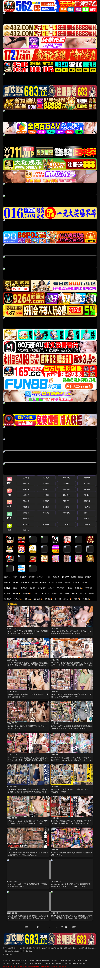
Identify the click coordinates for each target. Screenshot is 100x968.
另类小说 (26, 530)
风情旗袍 (26, 507)
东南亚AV (86, 489)
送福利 (73, 577)
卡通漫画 (26, 513)
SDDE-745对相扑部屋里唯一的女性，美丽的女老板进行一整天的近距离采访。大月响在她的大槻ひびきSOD (28, 665)
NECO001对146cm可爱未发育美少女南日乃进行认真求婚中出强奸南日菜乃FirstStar (28, 853)
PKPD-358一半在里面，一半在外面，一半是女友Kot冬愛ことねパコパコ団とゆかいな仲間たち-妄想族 (71, 759)
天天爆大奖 (45, 593)
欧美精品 (66, 478)
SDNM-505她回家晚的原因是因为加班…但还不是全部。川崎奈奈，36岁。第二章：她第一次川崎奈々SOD (71, 665)
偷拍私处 (7, 588)
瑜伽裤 (66, 507)
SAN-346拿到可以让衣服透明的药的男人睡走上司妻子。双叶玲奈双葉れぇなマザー (71, 695)
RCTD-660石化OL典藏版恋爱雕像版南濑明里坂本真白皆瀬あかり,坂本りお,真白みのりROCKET (71, 727)
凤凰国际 (16, 582)
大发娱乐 (51, 588)
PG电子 (48, 577)
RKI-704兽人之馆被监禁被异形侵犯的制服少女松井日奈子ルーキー (28, 727)
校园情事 (46, 524)
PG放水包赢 (25, 582)
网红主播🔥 (87, 599)
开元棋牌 (23, 577)
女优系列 (46, 501)
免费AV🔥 (77, 599)
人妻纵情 (66, 524)
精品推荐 (26, 478)
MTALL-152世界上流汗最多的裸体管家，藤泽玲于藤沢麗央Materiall (27, 885)
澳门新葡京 (41, 588)
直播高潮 (35, 582)
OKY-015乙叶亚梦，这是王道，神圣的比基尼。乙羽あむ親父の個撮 (71, 790)
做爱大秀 (83, 593)
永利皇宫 (70, 588)
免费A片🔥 (28, 599)
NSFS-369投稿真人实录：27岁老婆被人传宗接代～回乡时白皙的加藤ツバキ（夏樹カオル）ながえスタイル (71, 823)
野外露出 (87, 495)
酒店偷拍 (59, 582)
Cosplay (66, 483)
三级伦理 (26, 483)
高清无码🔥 (67, 599)
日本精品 (46, 483)
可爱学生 (66, 501)
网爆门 (86, 513)
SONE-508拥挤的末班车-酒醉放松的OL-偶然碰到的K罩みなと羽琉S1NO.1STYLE (28, 632)
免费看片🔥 (79, 588)
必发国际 (33, 588)
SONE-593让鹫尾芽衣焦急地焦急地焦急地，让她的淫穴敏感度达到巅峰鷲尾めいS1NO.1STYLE (71, 632)
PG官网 (15, 577)
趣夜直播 (16, 588)
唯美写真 (66, 513)
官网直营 (32, 577)
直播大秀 (92, 593)
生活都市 (26, 524)
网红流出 (66, 495)
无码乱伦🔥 (27, 593)
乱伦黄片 (85, 582)
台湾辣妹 (26, 489)
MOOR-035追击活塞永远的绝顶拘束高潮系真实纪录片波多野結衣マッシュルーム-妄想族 (71, 885)
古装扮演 (26, 501)
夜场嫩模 (24, 588)
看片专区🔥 (48, 599)
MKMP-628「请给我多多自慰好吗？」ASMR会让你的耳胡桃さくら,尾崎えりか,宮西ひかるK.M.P (28, 917)
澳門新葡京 (60, 588)
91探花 (46, 495)
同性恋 (86, 518)
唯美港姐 (66, 489)
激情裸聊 (7, 593)
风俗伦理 (87, 524)
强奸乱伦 (46, 478)
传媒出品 (26, 518)
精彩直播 (43, 582)
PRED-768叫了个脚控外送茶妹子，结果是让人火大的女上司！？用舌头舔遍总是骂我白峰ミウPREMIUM (28, 759)
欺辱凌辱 (26, 495)
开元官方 (36, 593)
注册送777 (65, 577)
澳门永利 (40, 577)
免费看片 (75, 593)
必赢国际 (7, 582)
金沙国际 (55, 593)
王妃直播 (76, 582)
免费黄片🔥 (16, 593)
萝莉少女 (87, 478)
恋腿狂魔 (87, 501)
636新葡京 (88, 588)
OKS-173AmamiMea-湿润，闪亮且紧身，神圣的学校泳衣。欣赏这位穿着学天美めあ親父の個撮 (28, 790)
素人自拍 (87, 483)
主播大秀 (68, 582)
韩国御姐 (46, 489)
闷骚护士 (87, 507)
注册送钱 (56, 577)
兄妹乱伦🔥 (38, 599)
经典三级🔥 (18, 599)
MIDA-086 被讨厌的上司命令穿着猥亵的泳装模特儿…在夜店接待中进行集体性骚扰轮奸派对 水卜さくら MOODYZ (71, 918)
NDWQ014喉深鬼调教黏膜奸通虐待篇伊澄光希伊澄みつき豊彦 (71, 853)
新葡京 (80, 577)
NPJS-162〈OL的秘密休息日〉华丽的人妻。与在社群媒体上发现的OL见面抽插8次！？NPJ (28, 822)
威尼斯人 (7, 577)
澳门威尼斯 (8, 599)
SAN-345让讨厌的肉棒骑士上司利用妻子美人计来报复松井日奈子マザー (28, 695)
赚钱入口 (58, 599)
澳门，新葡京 (64, 593)
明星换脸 (46, 507)
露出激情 (46, 513)
